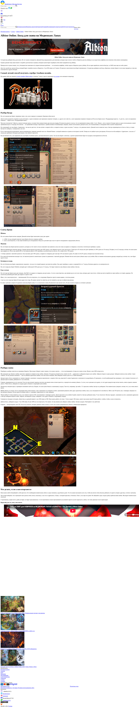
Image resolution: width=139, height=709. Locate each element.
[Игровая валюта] (3, 4)
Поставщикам (50, 26)
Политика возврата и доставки (9, 687)
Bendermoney (8, 4)
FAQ (64, 26)
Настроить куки (5, 686)
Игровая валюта (21, 26)
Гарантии (39, 26)
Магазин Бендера (17, 4)
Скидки (60, 26)
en (1, 25)
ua (2, 25)
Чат (4, 19)
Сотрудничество (69, 26)
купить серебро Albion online (24, 76)
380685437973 (7, 700)
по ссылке (57, 76)
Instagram (5, 696)
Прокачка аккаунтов (31, 26)
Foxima (10, 706)
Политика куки (74, 686)
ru (74, 29)
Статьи (56, 26)
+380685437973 (7, 691)
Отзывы (44, 26)
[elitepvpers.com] (4, 702)
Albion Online (20, 31)
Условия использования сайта (26, 687)
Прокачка (3, 674)
